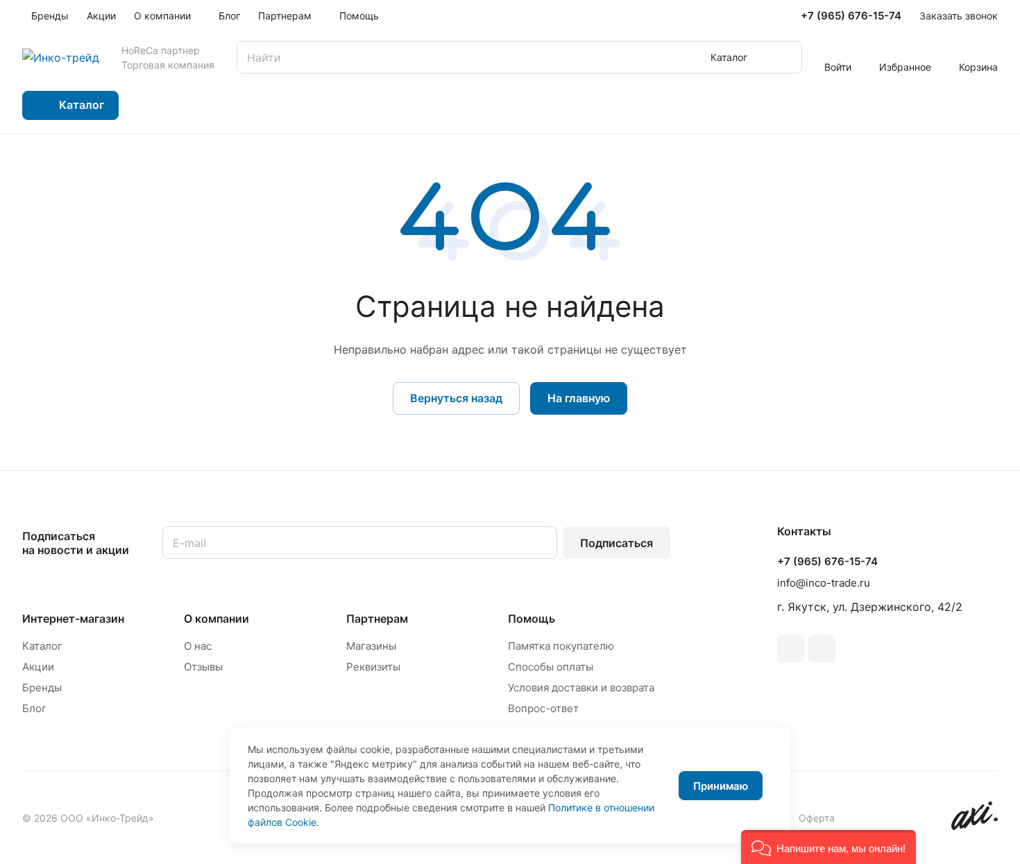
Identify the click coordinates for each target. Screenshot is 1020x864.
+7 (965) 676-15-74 (851, 16)
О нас (198, 646)
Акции (38, 666)
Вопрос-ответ (543, 708)
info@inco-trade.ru (823, 582)
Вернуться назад (456, 398)
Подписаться (616, 543)
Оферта (817, 818)
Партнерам (377, 618)
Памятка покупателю (561, 646)
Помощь (531, 618)
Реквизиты (373, 666)
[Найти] (784, 57)
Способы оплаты (550, 666)
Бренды (42, 687)
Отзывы (203, 666)
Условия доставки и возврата (581, 687)
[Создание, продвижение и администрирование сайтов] (974, 826)
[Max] (821, 649)
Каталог (42, 646)
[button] (828, 847)
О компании (216, 618)
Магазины (371, 646)
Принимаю (720, 786)
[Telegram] (791, 649)
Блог (34, 708)
